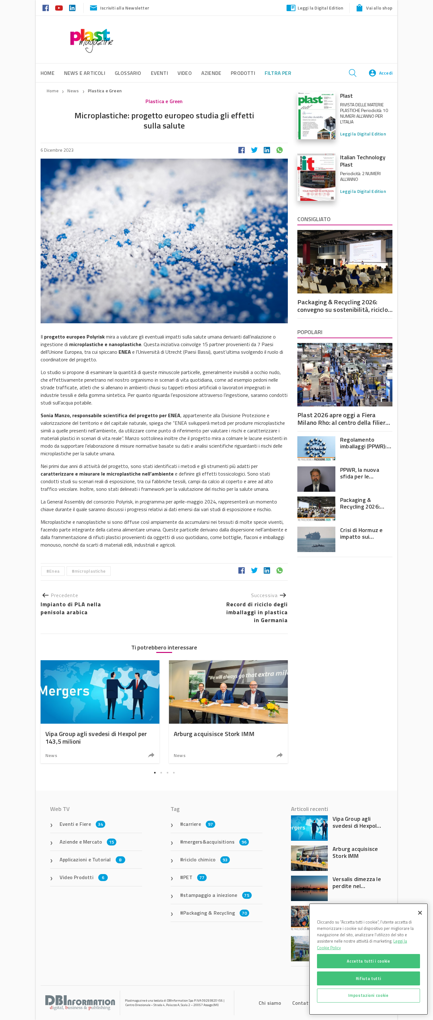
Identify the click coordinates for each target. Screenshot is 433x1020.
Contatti (302, 1003)
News (73, 90)
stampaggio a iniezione (216, 895)
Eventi (159, 73)
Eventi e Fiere (81, 824)
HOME (48, 73)
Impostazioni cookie (368, 995)
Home (53, 90)
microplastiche (90, 571)
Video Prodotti (82, 877)
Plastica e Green (105, 90)
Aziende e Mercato (87, 842)
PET (193, 877)
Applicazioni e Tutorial (91, 859)
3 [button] (167, 773)
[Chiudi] (420, 913)
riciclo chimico (205, 859)
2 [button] (161, 773)
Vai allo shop (379, 7)
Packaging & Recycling (215, 913)
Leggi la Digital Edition (321, 7)
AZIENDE (211, 73)
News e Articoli (84, 73)
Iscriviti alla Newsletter (124, 7)
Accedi (385, 72)
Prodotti (243, 73)
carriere (198, 824)
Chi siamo (270, 1003)
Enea (54, 571)
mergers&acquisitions (215, 842)
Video (185, 73)
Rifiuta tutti (368, 978)
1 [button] (155, 773)
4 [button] (174, 773)
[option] (100, 711)
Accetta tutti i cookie (368, 961)
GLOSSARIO (128, 73)
